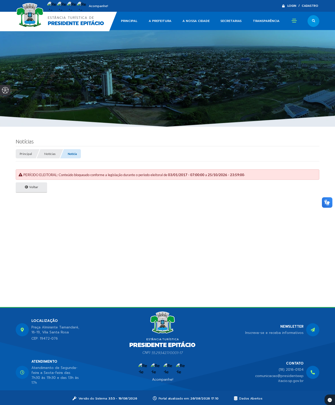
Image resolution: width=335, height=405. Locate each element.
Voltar (33, 187)
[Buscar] (313, 21)
